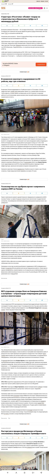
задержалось (20, 169)
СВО (9, 418)
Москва (9, 4)
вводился (43, 401)
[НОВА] (35, 8)
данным (27, 162)
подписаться (41, 64)
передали (18, 45)
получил (19, 199)
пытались (6, 413)
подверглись (40, 403)
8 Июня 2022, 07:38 (5, 13)
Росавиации (16, 158)
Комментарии (24, 71)
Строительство (4, 278)
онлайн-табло (14, 91)
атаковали (16, 395)
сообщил (40, 386)
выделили (9, 268)
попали (18, 399)
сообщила (29, 447)
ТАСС (6, 33)
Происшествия (4, 418)
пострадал (30, 410)
